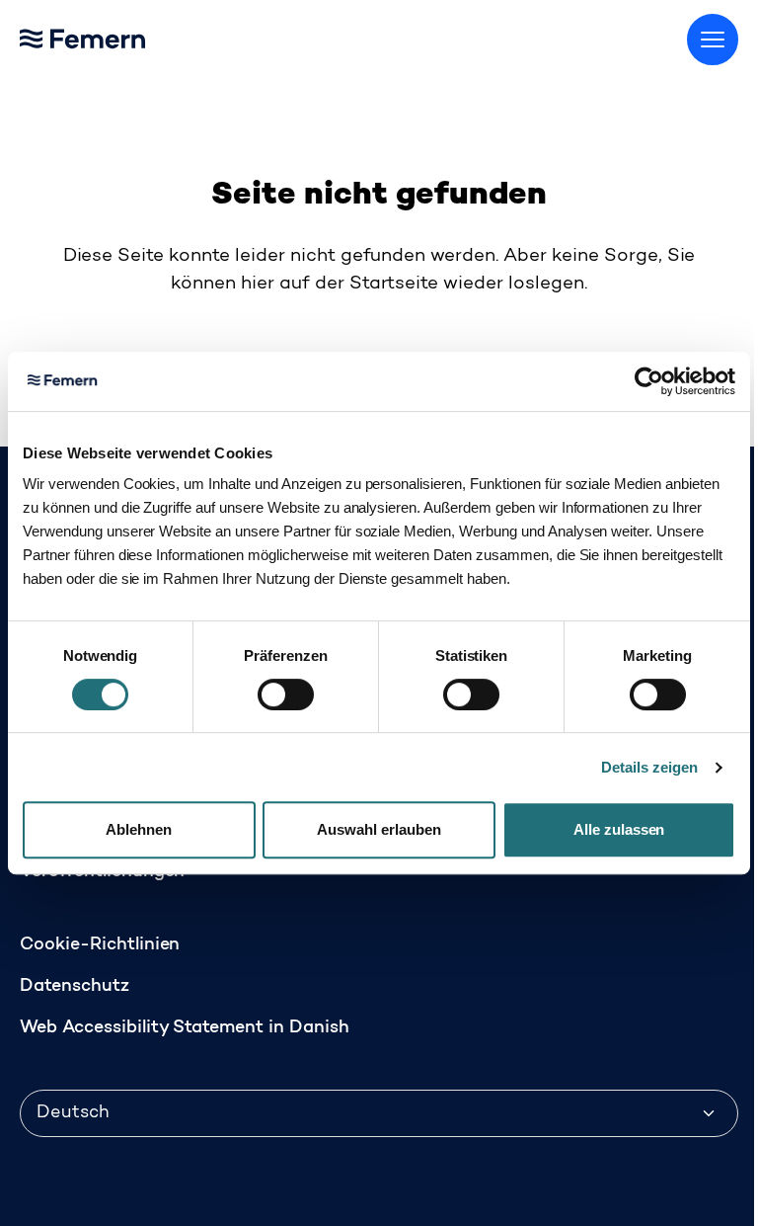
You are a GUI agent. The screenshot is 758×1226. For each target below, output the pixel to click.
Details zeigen (649, 767)
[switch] (286, 694)
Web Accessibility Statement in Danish (184, 1028)
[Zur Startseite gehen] (128, 35)
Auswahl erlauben (379, 829)
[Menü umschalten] (712, 39)
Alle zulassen (619, 829)
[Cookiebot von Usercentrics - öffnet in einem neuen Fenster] (649, 381)
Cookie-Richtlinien (100, 945)
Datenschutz (74, 987)
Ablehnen (139, 829)
